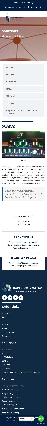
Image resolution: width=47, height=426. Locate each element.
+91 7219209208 (23, 224)
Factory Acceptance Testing (13, 385)
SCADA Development (10, 389)
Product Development (11, 397)
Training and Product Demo (13, 408)
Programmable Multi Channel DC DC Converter (22, 111)
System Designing (9, 401)
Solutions (5, 317)
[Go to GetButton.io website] (41, 423)
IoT (3, 321)
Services (5, 324)
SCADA (9, 89)
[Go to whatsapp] (41, 418)
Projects (5, 328)
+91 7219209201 (23, 221)
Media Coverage (8, 332)
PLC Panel (10, 103)
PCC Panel (10, 96)
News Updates (11, 7)
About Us (5, 313)
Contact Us (6, 336)
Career (22, 7)
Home (7, 36)
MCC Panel (10, 67)
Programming (7, 393)
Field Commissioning (10, 412)
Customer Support (9, 405)
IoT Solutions (11, 81)
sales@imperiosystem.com (27, 263)
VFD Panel (10, 74)
